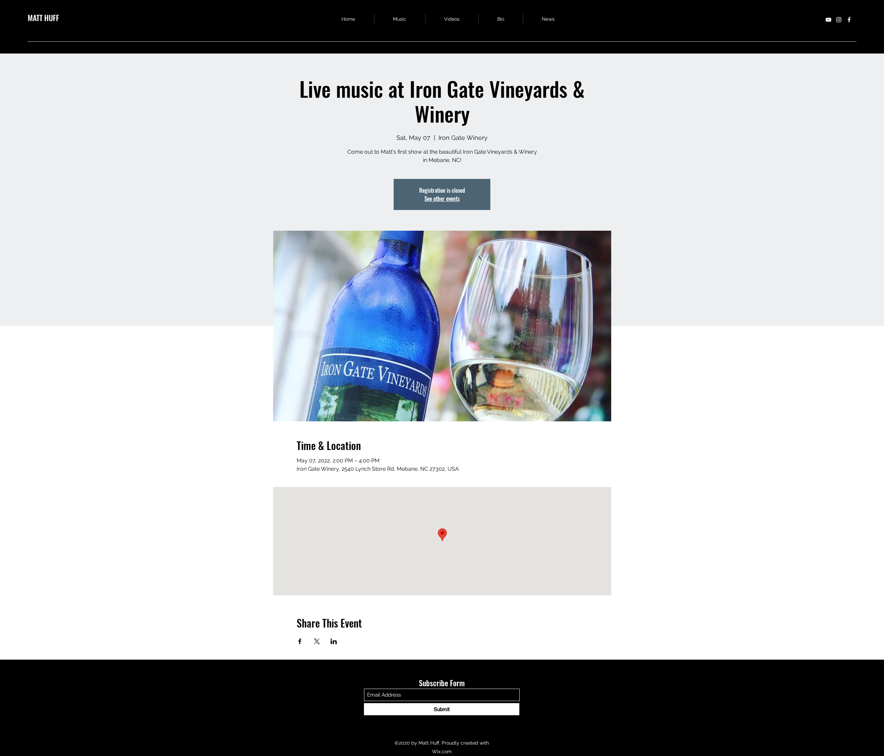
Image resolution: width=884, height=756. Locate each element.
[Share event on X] (317, 641)
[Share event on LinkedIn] (333, 641)
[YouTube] (828, 19)
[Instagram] (838, 19)
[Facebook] (849, 19)
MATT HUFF (43, 17)
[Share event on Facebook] (300, 641)
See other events (442, 198)
